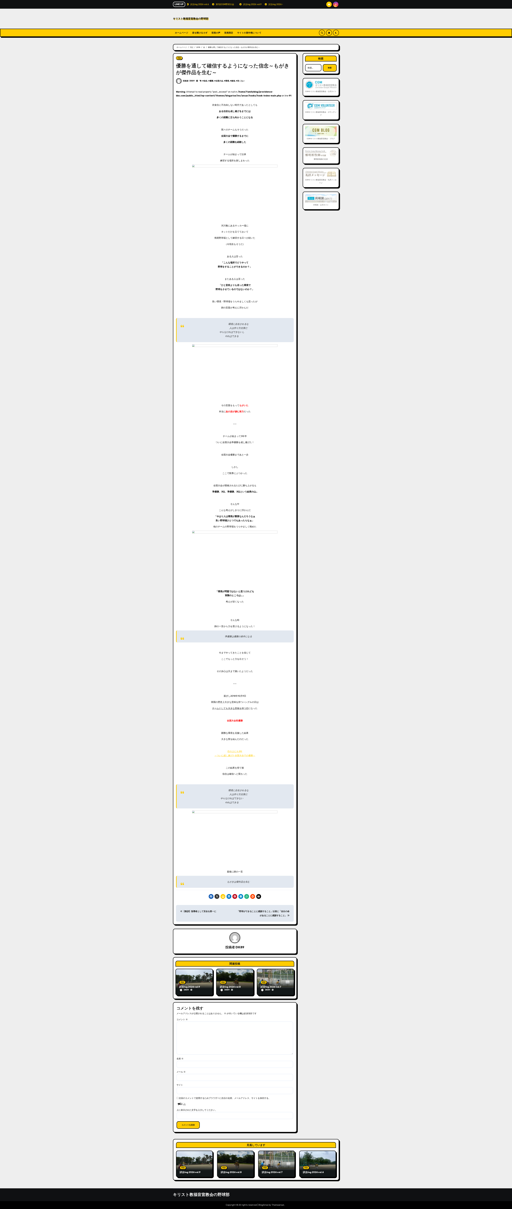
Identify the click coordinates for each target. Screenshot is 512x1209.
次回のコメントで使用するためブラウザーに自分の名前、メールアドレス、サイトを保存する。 (225, 1098)
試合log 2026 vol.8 (230, 986)
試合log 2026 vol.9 (189, 986)
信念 (205, 81)
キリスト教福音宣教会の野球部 (190, 18)
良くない (241, 81)
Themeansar (278, 1205)
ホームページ (181, 32)
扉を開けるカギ (200, 32)
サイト (180, 1085)
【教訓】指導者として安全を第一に (199, 911)
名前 (180, 1058)
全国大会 (219, 81)
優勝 (211, 81)
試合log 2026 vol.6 (313, 1172)
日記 (179, 58)
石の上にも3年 (234, 751)
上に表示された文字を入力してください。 (197, 1110)
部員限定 (228, 32)
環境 (227, 81)
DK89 (192, 81)
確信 (233, 81)
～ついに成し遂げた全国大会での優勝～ (234, 755)
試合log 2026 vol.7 (271, 986)
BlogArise (263, 1205)
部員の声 (216, 32)
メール (181, 1072)
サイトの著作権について (249, 32)
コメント (182, 1019)
